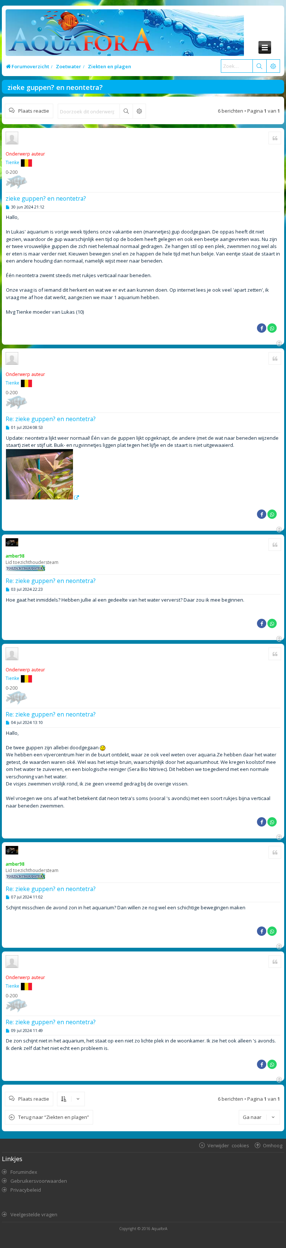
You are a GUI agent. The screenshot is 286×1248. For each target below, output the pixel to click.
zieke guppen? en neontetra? (55, 87)
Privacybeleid (25, 1189)
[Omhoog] (278, 343)
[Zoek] (259, 66)
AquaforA (159, 1228)
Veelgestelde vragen (33, 1214)
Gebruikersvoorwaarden (38, 1181)
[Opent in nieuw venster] (42, 497)
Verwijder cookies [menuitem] (228, 1145)
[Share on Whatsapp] (272, 328)
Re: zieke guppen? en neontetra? (51, 419)
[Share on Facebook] (261, 328)
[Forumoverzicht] (79, 35)
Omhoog (272, 1145)
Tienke (12, 162)
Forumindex (23, 1172)
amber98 (15, 556)
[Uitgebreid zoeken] (139, 111)
